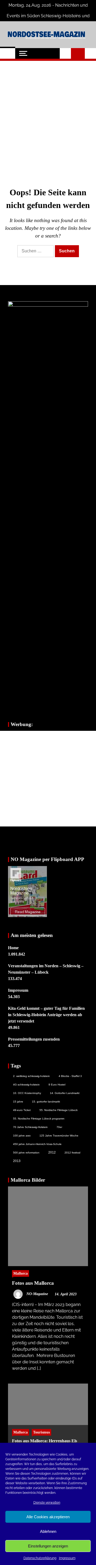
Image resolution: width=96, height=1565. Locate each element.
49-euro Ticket (22, 1110)
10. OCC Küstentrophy (27, 1093)
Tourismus (41, 1432)
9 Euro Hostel (57, 1084)
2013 (17, 1161)
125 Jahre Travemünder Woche (58, 1135)
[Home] (7, 53)
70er (59, 1127)
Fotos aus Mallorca (33, 1283)
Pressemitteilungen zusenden (34, 1039)
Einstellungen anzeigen (48, 1546)
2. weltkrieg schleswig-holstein (31, 1076)
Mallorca (20, 1273)
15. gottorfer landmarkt (46, 1101)
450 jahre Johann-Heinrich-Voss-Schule (37, 1144)
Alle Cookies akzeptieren (48, 1517)
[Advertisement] (48, 115)
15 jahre (18, 1101)
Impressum (67, 1558)
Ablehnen (48, 1531)
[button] (65, 53)
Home (13, 947)
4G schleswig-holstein (26, 1084)
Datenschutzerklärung (39, 1558)
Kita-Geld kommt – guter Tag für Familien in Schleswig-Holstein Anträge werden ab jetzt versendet (46, 1014)
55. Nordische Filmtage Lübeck (58, 1110)
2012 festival (72, 1152)
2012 (52, 1152)
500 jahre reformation (26, 1152)
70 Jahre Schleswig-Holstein (30, 1127)
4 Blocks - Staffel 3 (70, 1076)
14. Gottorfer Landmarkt (64, 1093)
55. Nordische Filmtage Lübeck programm (38, 1118)
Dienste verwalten (46, 1502)
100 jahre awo (22, 1135)
